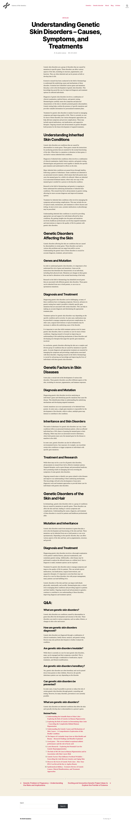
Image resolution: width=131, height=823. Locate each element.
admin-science (62, 53)
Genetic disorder (98, 5)
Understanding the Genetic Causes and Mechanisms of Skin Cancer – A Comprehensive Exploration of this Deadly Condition (66, 731)
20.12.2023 (73, 53)
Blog (112, 5)
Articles (117, 5)
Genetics (88, 5)
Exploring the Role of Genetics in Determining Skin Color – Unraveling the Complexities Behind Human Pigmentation (67, 724)
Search (22, 803)
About (107, 5)
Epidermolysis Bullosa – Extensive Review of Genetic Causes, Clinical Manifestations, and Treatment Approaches (65, 769)
